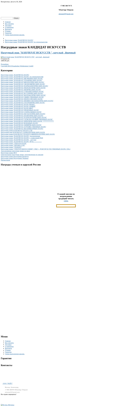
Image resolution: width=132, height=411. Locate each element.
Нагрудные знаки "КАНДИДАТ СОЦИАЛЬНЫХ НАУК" (21, 112)
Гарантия (8, 33)
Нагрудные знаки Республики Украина (14, 158)
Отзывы (8, 31)
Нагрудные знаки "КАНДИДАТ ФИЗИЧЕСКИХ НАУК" (21, 90)
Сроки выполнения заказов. (15, 35)
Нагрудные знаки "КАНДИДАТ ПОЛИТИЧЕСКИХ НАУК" (22, 116)
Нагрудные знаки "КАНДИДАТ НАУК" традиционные (20, 136)
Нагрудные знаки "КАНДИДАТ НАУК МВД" (17, 108)
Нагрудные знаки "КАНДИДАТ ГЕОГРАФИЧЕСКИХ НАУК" (23, 103)
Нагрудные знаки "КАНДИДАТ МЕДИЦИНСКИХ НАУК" (22, 78)
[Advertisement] (66, 239)
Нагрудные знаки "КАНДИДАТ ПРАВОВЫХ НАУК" (20, 110)
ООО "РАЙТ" (7, 383)
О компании (9, 27)
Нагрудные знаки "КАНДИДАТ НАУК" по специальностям (22, 77)
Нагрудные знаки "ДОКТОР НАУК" (14, 143)
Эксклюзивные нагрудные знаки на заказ (15, 151)
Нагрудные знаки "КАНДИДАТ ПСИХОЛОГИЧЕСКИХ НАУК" (24, 117)
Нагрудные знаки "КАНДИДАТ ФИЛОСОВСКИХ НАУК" (22, 99)
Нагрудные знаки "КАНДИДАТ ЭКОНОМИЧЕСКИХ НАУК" (23, 84)
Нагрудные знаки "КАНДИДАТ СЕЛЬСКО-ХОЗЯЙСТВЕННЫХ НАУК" (27, 119)
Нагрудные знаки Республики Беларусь (15, 156)
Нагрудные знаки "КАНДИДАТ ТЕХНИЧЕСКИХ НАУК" (21, 80)
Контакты (8, 29)
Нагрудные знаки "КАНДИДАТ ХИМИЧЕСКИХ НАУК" (21, 125)
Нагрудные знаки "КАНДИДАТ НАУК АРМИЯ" (18, 106)
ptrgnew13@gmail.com (66, 14)
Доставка (8, 25)
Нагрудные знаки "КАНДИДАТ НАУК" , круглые (18, 140)
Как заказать (9, 24)
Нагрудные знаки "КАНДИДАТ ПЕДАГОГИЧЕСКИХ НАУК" (23, 114)
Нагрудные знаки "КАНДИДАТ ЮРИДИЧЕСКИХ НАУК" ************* (27, 121)
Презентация (5, 160)
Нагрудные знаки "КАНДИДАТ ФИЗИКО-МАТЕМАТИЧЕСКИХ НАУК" (27, 101)
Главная (8, 22)
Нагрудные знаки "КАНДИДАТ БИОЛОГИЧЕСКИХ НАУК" (22, 82)
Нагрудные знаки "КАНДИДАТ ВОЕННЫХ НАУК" (19, 123)
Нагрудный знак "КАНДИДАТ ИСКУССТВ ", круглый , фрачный (38, 52)
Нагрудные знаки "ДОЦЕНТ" (11, 147)
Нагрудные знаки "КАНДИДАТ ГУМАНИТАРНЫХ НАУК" (22, 91)
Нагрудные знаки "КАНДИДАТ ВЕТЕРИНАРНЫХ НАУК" (22, 129)
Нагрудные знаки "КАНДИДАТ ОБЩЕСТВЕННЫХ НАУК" (22, 97)
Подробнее (5, 64)
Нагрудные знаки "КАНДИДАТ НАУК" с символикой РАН (22, 138)
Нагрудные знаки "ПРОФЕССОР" (13, 145)
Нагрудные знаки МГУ (9, 153)
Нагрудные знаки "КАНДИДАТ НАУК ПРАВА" (18, 104)
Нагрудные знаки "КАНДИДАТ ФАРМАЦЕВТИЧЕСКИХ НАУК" (24, 86)
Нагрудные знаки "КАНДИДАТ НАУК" (15, 75)
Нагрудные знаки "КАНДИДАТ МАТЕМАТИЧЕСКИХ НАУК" (23, 95)
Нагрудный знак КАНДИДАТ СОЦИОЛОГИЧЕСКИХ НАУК (23, 132)
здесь (66, 201)
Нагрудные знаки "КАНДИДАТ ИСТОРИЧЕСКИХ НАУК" (22, 93)
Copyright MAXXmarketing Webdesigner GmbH (17, 66)
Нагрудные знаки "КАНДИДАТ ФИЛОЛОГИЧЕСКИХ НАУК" (23, 88)
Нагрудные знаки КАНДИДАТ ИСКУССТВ (16, 130)
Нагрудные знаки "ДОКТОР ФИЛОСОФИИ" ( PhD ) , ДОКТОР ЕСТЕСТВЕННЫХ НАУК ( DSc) (35, 149)
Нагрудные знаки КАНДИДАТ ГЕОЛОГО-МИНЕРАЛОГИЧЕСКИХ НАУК (28, 134)
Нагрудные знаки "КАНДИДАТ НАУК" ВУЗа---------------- (21, 141)
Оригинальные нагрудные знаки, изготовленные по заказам (22, 154)
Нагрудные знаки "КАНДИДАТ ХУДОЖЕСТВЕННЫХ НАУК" (23, 127)
